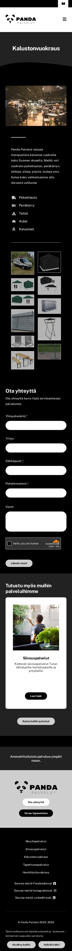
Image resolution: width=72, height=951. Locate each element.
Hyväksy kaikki (21, 944)
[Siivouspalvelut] (36, 606)
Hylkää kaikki (52, 944)
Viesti (9, 507)
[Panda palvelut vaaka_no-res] (21, 16)
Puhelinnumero (17, 483)
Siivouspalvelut (36, 658)
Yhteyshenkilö (17, 416)
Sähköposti (14, 461)
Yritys (10, 438)
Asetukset (58, 931)
